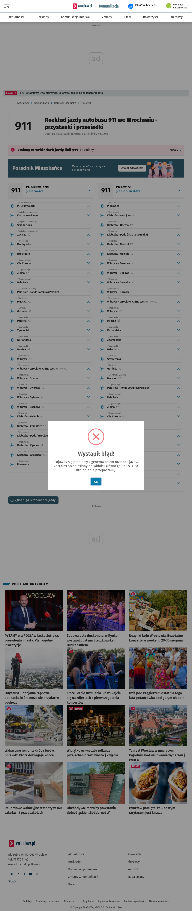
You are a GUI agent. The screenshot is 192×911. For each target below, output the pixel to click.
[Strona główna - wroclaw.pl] (82, 6)
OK (96, 481)
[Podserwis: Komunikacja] (107, 6)
